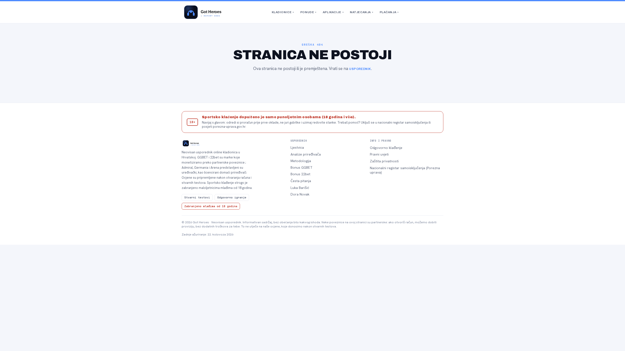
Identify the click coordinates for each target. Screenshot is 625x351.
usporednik (360, 69)
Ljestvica (297, 147)
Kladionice (283, 12)
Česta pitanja (301, 181)
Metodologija (301, 161)
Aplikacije (333, 12)
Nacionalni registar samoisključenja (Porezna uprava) (405, 170)
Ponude (308, 12)
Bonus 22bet (300, 174)
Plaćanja (389, 12)
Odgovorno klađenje (386, 148)
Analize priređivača (306, 154)
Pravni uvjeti (379, 154)
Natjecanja (361, 12)
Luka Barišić (300, 187)
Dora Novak (300, 194)
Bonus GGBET (301, 167)
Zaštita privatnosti (384, 161)
